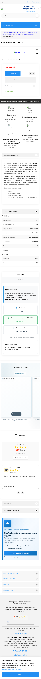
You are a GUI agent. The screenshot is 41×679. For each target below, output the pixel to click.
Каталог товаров (10, 25)
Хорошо (20, 674)
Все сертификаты (20, 373)
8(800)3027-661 (20, 651)
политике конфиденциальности (12, 669)
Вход (28, 2)
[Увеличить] (20, 52)
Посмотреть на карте (20, 634)
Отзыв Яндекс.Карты (9, 486)
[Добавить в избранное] (37, 49)
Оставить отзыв (20, 458)
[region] (20, 401)
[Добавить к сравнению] (37, 53)
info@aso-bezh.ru (20, 655)
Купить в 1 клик (21, 80)
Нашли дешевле (12, 86)
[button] (18, 492)
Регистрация (36, 2)
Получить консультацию (20, 553)
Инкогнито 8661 (15, 468)
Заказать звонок (30, 11)
